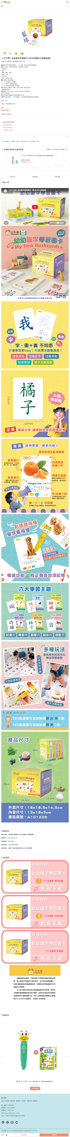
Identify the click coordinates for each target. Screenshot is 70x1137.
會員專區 (35, 1101)
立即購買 (54, 1135)
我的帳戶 (23, 1101)
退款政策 (7, 1101)
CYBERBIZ (34, 1130)
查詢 (2, 1101)
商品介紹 (12, 177)
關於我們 (29, 1101)
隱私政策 (12, 1101)
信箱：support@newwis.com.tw (10, 1113)
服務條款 (18, 1101)
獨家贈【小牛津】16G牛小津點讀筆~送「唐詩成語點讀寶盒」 (35, 1081)
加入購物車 (24, 1135)
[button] (66, 160)
